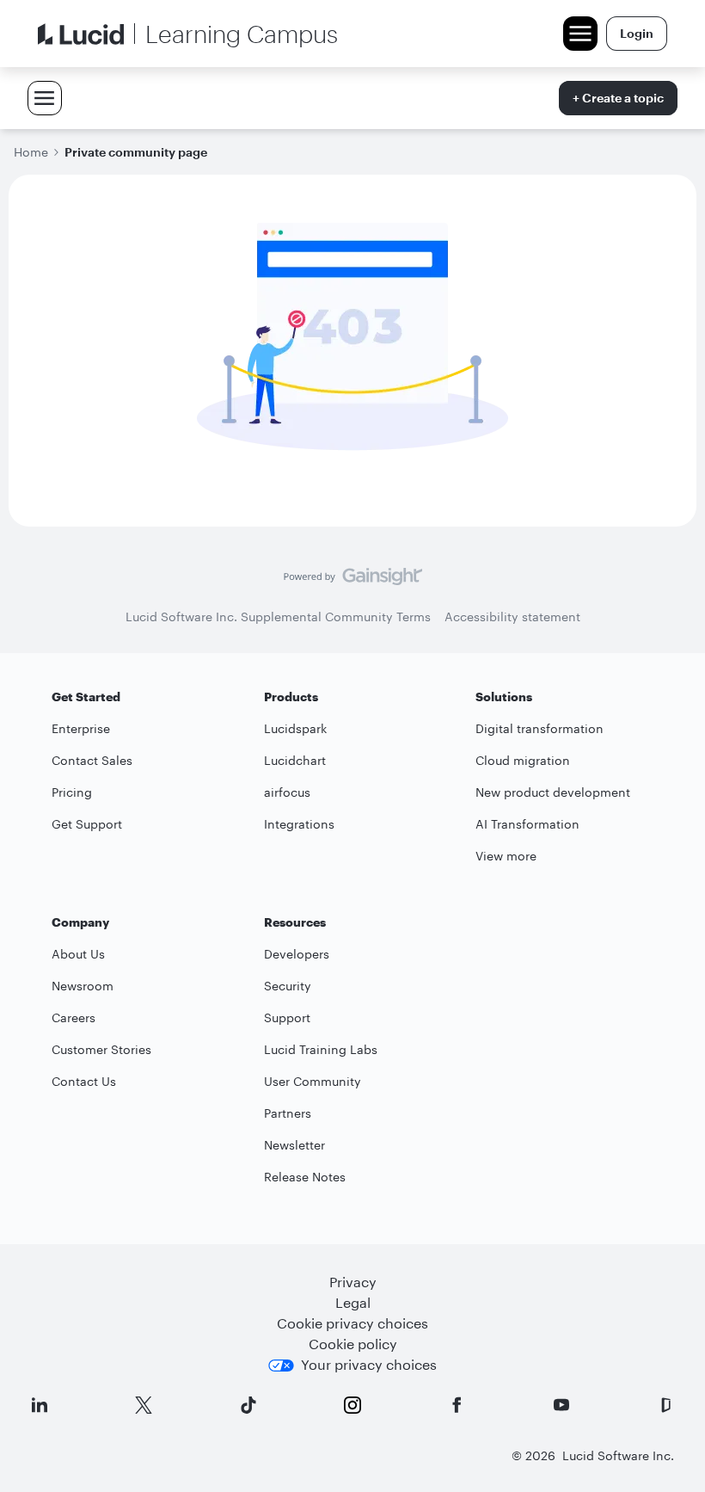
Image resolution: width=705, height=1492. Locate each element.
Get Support (87, 824)
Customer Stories (101, 1049)
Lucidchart (295, 760)
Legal (353, 1302)
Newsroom (82, 985)
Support (287, 1017)
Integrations (299, 824)
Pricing (72, 792)
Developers (296, 953)
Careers (73, 1017)
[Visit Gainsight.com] (353, 581)
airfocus (287, 792)
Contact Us (84, 1081)
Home (31, 152)
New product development (552, 792)
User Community (312, 1081)
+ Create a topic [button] (618, 97)
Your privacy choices (369, 1364)
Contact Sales (92, 760)
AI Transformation (527, 824)
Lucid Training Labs (320, 1049)
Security (287, 985)
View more (505, 855)
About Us (78, 953)
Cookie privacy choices (352, 1323)
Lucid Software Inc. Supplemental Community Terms (278, 616)
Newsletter (294, 1144)
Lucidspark (295, 728)
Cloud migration (522, 760)
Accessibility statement (512, 616)
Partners (287, 1113)
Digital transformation (539, 728)
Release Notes (305, 1176)
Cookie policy (353, 1343)
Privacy (353, 1281)
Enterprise (81, 728)
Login (636, 33)
